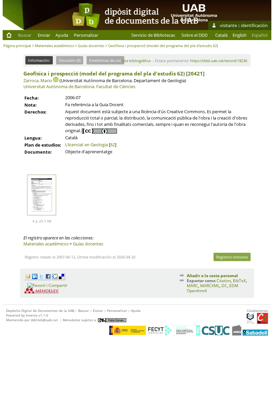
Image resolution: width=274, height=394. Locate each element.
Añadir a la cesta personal (212, 275)
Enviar (44, 35)
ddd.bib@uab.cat (44, 320)
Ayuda (61, 35)
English (240, 35)
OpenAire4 (197, 290)
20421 (195, 73)
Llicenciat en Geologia (86, 145)
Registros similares (232, 256)
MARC (192, 285)
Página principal (17, 45)
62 (112, 145)
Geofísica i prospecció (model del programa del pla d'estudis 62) (104, 73)
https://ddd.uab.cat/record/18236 (218, 60)
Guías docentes (91, 45)
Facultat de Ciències (115, 86)
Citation (224, 280)
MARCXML (210, 285)
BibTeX (239, 280)
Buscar (24, 35)
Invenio (31, 315)
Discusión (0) (70, 60)
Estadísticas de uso (105, 60)
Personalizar (86, 35)
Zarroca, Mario (37, 80)
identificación (254, 25)
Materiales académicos (54, 45)
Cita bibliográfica (135, 60)
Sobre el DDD (194, 35)
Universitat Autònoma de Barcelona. (59, 86)
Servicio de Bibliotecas (153, 35)
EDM (233, 285)
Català (221, 35)
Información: (39, 60)
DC (224, 285)
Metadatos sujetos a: (80, 320)
